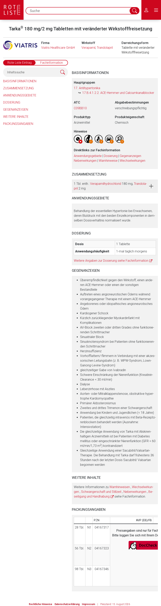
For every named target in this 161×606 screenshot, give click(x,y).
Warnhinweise (108, 160)
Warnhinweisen (119, 487)
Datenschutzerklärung (67, 604)
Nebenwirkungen (85, 160)
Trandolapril (105, 47)
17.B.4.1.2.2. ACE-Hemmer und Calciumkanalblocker (118, 93)
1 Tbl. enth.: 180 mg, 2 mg (110, 186)
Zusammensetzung (18, 88)
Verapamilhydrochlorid (105, 184)
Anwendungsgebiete (19, 95)
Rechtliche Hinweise (40, 604)
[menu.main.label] (156, 10)
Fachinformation (51, 62)
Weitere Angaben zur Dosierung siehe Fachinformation (111, 260)
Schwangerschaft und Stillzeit (101, 492)
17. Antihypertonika (87, 88)
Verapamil (88, 47)
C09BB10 (80, 108)
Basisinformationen (19, 81)
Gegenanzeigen (15, 109)
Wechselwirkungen (132, 160)
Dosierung (11, 102)
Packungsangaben (18, 124)
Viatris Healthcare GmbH (58, 47)
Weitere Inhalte (15, 117)
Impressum (88, 604)
